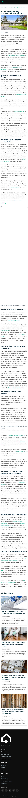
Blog (6, 7)
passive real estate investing (17, 55)
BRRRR (2, 570)
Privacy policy (4, 778)
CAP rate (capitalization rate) (16, 388)
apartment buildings (13, 320)
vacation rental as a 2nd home (17, 435)
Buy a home (4, 751)
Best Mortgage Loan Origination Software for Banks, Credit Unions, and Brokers (14, 677)
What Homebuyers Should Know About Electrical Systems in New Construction (13, 711)
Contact (3, 767)
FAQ (2, 770)
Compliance (4, 783)
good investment (19, 111)
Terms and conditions (6, 781)
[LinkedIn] (17, 790)
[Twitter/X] (10, 790)
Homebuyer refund (6, 759)
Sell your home (5, 754)
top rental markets (14, 187)
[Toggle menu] (25, 2)
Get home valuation (6, 756)
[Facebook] (6, 790)
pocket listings (5, 330)
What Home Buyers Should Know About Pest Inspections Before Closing (13, 644)
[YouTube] (13, 790)
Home (2, 7)
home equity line (21, 451)
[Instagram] (2, 790)
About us (3, 765)
